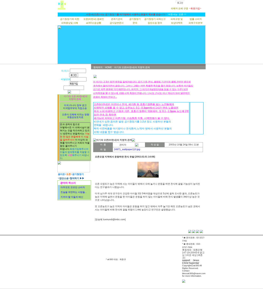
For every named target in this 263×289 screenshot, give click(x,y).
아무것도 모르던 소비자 (73, 187)
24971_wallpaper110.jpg (127, 149)
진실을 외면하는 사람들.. (73, 192)
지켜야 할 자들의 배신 (72, 197)
